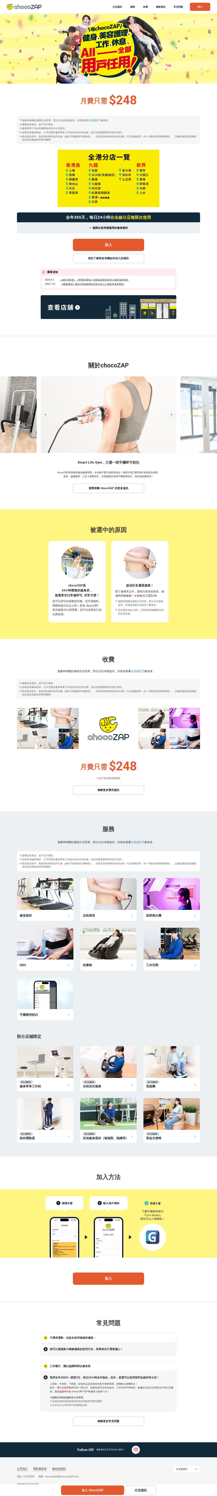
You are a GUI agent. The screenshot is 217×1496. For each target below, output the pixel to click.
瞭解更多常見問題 (108, 1421)
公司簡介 (22, 1468)
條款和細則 (59, 1468)
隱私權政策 (40, 1468)
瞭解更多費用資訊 (108, 790)
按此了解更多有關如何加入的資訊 (108, 258)
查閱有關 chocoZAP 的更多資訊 (108, 488)
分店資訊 (93, 120)
